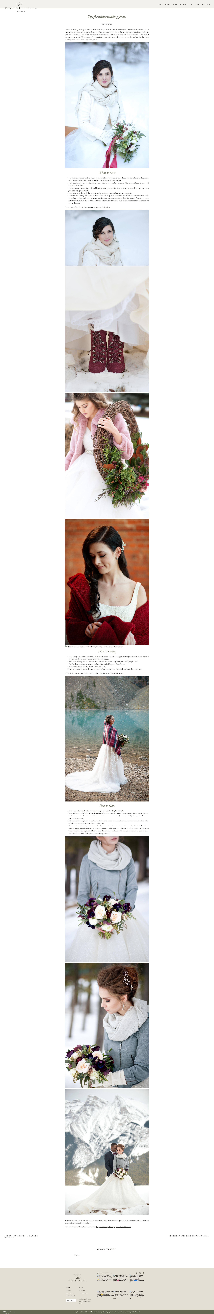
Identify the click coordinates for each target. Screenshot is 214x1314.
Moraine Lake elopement (101, 673)
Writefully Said (136, 1312)
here (88, 1223)
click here (106, 207)
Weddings (107, 24)
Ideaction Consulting (115, 1312)
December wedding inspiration (188, 1236)
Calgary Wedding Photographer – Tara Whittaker (113, 1227)
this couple (79, 828)
